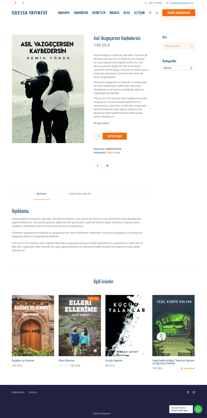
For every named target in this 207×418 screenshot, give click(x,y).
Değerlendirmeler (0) (80, 193)
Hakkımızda (81, 12)
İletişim (139, 12)
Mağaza (114, 12)
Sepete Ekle (115, 136)
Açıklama (41, 193)
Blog (127, 12)
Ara (191, 46)
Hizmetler (98, 12)
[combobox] (179, 68)
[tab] (41, 194)
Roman (116, 152)
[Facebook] (15, 3)
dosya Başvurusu (179, 13)
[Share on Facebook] (97, 166)
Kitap (109, 152)
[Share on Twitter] (107, 166)
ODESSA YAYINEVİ (29, 12)
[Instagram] (23, 3)
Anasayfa (64, 12)
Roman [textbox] (178, 68)
